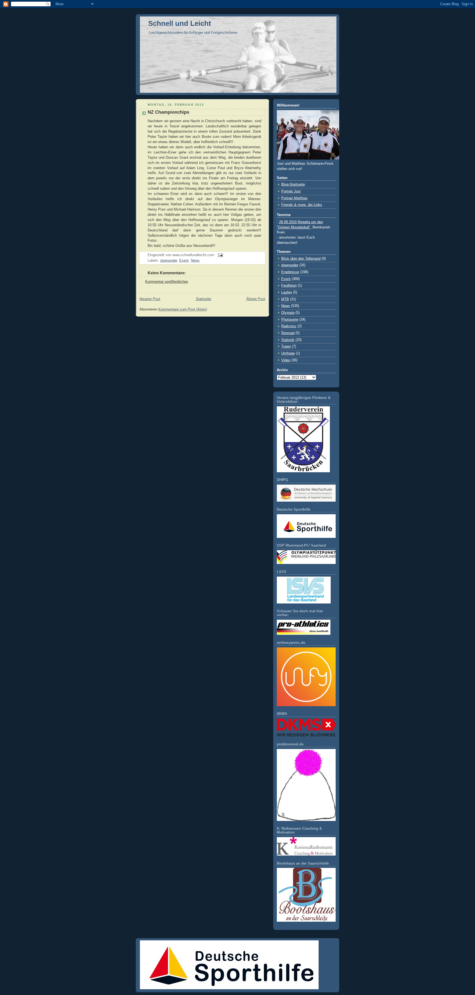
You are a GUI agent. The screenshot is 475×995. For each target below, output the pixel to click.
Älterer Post (255, 299)
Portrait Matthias (294, 198)
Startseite (203, 299)
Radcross (288, 326)
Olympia (287, 313)
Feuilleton (289, 285)
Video (285, 360)
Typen (286, 346)
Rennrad (287, 333)
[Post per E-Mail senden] (219, 255)
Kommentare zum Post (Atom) (182, 309)
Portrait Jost (291, 191)
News (195, 260)
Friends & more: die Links (301, 205)
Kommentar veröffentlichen (166, 282)
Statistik (287, 340)
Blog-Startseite (293, 184)
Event (184, 260)
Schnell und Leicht (179, 23)
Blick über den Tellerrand (301, 259)
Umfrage (288, 353)
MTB (285, 299)
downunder (168, 260)
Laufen (286, 292)
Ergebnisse (290, 272)
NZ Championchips (168, 112)
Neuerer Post (149, 299)
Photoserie (289, 320)
